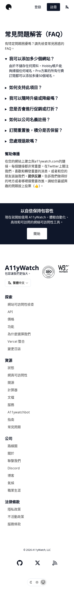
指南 (11, 419)
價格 (11, 319)
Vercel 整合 (16, 341)
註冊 (53, 7)
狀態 (11, 367)
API (10, 312)
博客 (11, 475)
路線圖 (12, 446)
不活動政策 (16, 516)
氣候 (11, 483)
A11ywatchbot (19, 412)
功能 (11, 326)
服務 (11, 405)
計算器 (12, 390)
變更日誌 (14, 349)
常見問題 (14, 427)
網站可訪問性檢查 (21, 304)
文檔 (11, 397)
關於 (11, 453)
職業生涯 (14, 490)
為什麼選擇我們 (19, 334)
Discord (14, 468)
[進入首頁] (8, 7)
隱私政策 (14, 509)
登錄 (38, 7)
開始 (37, 233)
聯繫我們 (14, 460)
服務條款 (14, 524)
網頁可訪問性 (17, 375)
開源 (11, 382)
